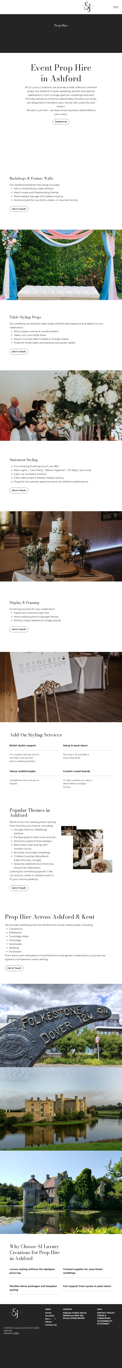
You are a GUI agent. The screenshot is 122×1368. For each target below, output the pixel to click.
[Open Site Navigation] (115, 7)
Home (48, 1313)
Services (48, 1319)
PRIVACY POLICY (106, 1313)
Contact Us (51, 1325)
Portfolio (49, 1316)
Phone (66, 1318)
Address (67, 1313)
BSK (17, 1333)
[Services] (55, 1318)
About (48, 1321)
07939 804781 (78, 1318)
